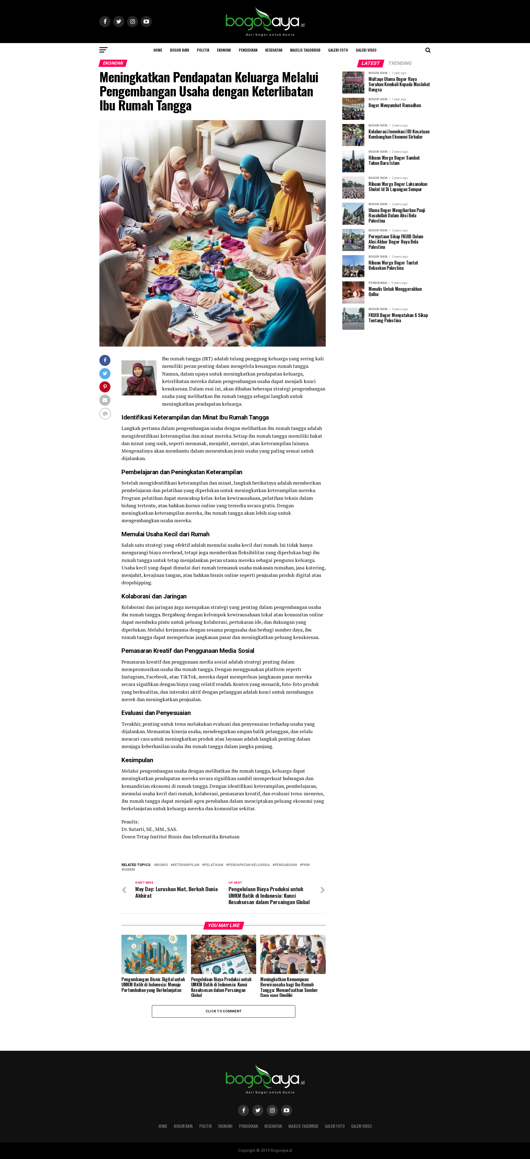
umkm (129, 870)
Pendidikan (248, 50)
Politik (203, 50)
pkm (306, 865)
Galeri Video (366, 50)
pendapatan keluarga (249, 865)
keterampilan (186, 865)
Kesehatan (273, 50)
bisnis (162, 865)
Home (157, 50)
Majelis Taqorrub (305, 50)
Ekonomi (224, 50)
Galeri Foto (338, 50)
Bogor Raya (179, 50)
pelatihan (213, 865)
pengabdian (286, 865)
